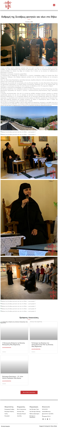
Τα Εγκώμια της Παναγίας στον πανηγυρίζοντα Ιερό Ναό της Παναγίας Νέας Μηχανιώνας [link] (42, 344)
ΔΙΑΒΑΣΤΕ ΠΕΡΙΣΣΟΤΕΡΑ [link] (6, 347)
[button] (54, 5)
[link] (7, 5)
